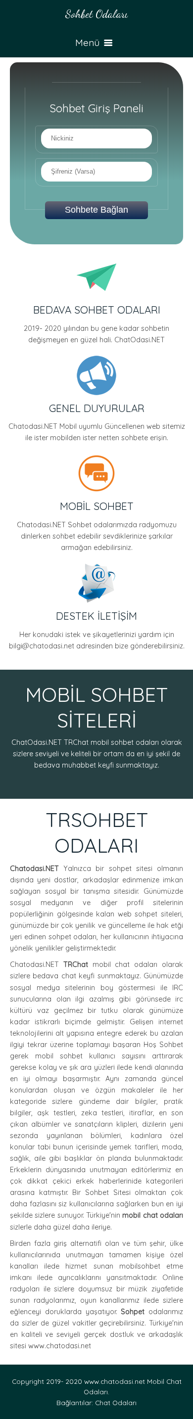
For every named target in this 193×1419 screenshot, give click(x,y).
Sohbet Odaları (96, 13)
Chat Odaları (116, 1402)
